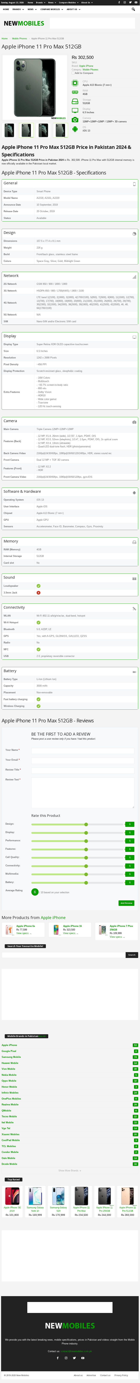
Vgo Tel (69, 1128)
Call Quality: (12, 857)
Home (30, 3)
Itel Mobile (69, 1122)
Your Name (12, 750)
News (51, 3)
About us (78, 1375)
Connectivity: (12, 865)
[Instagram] (125, 2)
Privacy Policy (121, 1375)
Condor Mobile (69, 1152)
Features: (10, 849)
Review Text (12, 779)
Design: (9, 823)
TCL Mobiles (69, 1146)
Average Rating (14, 890)
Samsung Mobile (69, 1057)
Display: (10, 832)
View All (42, 1036)
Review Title (13, 769)
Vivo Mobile (69, 1069)
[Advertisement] (92, 23)
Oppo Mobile (69, 1080)
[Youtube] (136, 2)
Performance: (13, 840)
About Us (85, 3)
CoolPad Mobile (69, 1140)
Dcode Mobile (69, 1164)
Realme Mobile (69, 1104)
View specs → (24, 933)
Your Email (12, 759)
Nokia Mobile (69, 1075)
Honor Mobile (69, 1086)
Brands (39, 3)
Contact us (105, 1375)
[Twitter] (130, 2)
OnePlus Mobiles (69, 1098)
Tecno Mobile (69, 1116)
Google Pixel (69, 1051)
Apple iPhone (53, 917)
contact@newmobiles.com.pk (76, 1351)
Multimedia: (12, 873)
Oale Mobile (69, 1158)
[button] (133, 9)
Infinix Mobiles (69, 1092)
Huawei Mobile (69, 1063)
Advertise (91, 1375)
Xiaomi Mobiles (69, 1134)
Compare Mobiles (67, 3)
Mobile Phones (90, 69)
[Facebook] (119, 2)
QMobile (69, 1110)
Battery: (9, 882)
